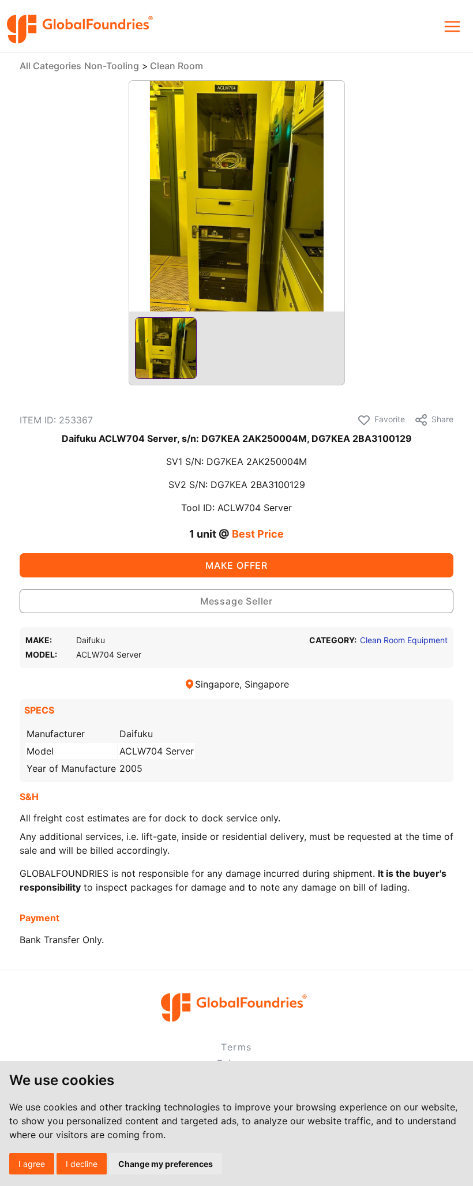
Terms (236, 1047)
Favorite (389, 419)
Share (442, 419)
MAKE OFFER (236, 565)
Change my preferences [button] (165, 1164)
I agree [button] (31, 1164)
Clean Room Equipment (404, 640)
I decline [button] (81, 1164)
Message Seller (236, 601)
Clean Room (176, 66)
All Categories (50, 66)
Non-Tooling (111, 66)
